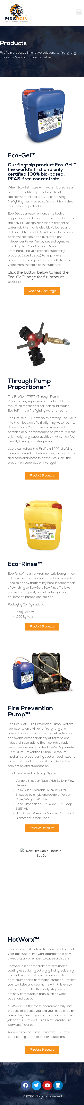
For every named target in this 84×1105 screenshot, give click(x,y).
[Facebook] (26, 1085)
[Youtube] (47, 1085)
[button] (79, 12)
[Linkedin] (58, 1085)
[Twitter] (36, 1085)
